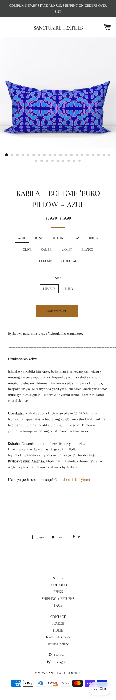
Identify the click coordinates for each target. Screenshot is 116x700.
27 (68, 161)
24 (52, 161)
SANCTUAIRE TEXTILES (58, 28)
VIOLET (67, 249)
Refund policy (58, 644)
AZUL (22, 238)
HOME (58, 630)
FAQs (58, 605)
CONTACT (58, 617)
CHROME (45, 261)
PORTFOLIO (58, 585)
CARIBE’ (46, 249)
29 (79, 161)
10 (55, 155)
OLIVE (27, 249)
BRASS (93, 238)
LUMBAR (49, 289)
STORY (58, 578)
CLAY (76, 238)
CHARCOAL (69, 261)
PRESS (58, 592)
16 (87, 155)
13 (71, 155)
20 (109, 155)
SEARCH (58, 623)
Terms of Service (58, 637)
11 (60, 155)
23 (47, 161)
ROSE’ (39, 238)
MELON (58, 238)
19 (104, 155)
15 (82, 155)
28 (74, 161)
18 (98, 155)
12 (66, 155)
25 (58, 161)
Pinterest (60, 655)
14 (77, 155)
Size (58, 278)
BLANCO (87, 249)
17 (93, 155)
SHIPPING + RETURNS (58, 599)
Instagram (60, 662)
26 (63, 161)
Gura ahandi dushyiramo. (74, 480)
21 (36, 161)
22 (42, 161)
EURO (69, 289)
